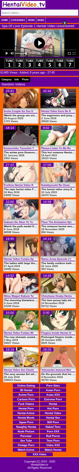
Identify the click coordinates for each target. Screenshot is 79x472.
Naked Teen (53, 426)
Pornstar (26, 436)
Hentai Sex (53, 417)
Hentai (53, 403)
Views (31, 20)
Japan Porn (26, 422)
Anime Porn (26, 394)
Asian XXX (53, 394)
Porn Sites (53, 385)
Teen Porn (53, 440)
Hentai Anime (26, 413)
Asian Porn (53, 390)
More (40, 20)
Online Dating (26, 385)
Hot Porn (53, 408)
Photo (25, 79)
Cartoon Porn (26, 399)
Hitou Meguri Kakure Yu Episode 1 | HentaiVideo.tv (35, 295)
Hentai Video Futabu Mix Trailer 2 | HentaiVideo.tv (35, 332)
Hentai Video (53, 413)
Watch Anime (26, 449)
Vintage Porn (26, 445)
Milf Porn (53, 422)
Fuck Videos (26, 403)
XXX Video (39, 454)
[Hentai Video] (23, 4)
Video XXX (53, 445)
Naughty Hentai (26, 426)
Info (17, 79)
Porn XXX (53, 431)
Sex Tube (26, 440)
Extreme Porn (53, 399)
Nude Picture (26, 431)
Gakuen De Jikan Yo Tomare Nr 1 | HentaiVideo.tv (34, 222)
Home (4, 20)
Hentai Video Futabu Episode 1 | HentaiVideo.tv (34, 258)
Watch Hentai (53, 449)
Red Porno (53, 436)
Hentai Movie (26, 417)
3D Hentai (26, 390)
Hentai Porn (26, 408)
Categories (18, 20)
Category (6, 79)
